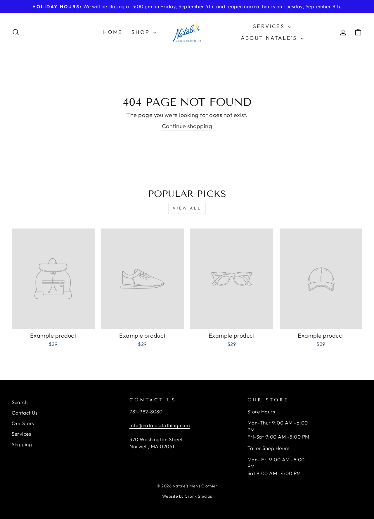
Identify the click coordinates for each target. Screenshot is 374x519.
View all (187, 208)
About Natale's (270, 38)
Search (19, 402)
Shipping (22, 444)
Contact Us (24, 413)
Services (270, 26)
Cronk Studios (198, 496)
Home (113, 32)
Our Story (23, 423)
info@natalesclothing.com (159, 425)
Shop (141, 32)
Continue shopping (187, 126)
